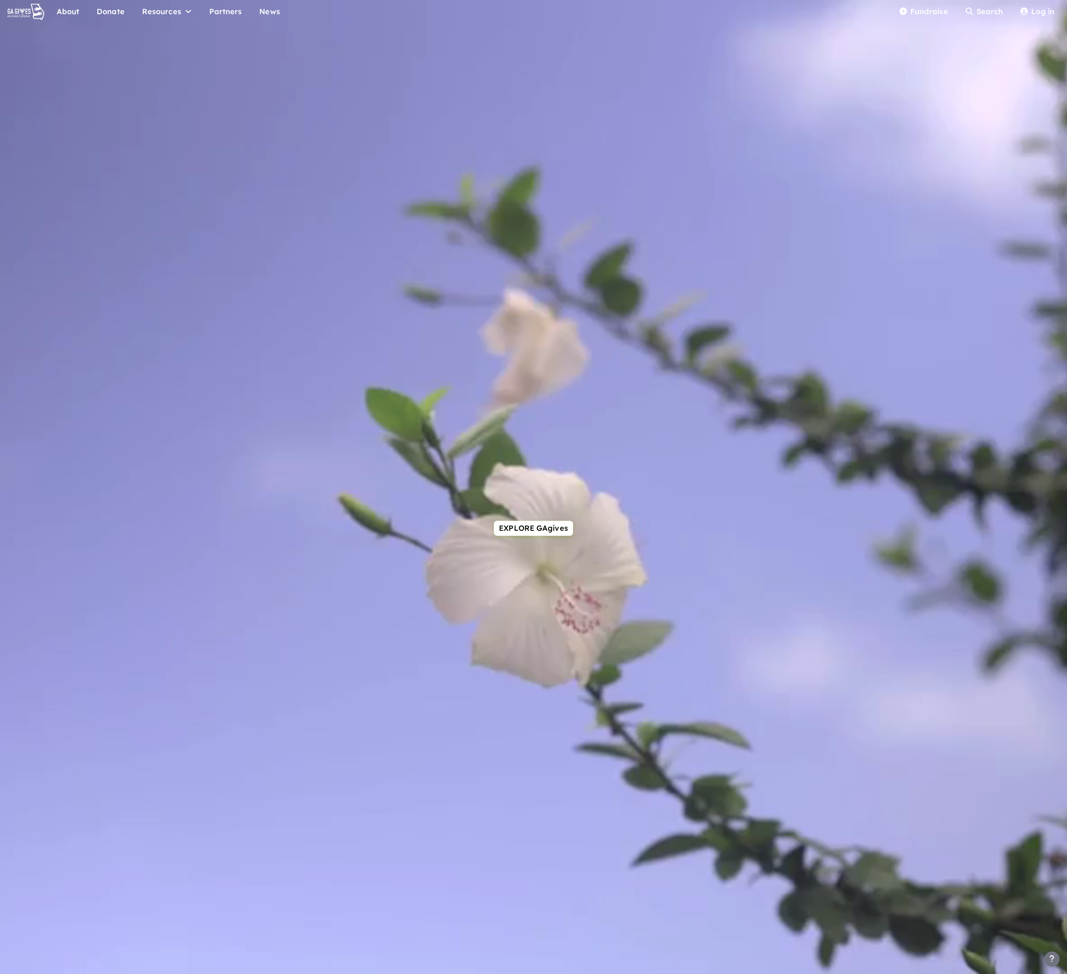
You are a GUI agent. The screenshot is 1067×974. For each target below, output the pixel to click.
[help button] (1051, 958)
